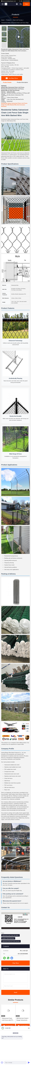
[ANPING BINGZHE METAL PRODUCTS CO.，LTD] (8, 4)
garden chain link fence (8, 938)
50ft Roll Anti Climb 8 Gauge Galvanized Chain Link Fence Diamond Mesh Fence (22, 1019)
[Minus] (29, 1028)
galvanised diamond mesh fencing (11, 941)
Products (8, 20)
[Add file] (2, 1062)
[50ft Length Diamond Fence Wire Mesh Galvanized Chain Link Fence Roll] (19, 37)
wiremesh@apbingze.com (9, 1)
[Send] (29, 1062)
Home (2, 20)
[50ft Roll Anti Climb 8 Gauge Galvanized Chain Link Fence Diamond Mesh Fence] (23, 1011)
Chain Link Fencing (17, 20)
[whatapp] (8, 958)
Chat (26, 4)
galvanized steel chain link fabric (10, 935)
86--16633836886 (25, 1)
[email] (12, 958)
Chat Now (15, 963)
